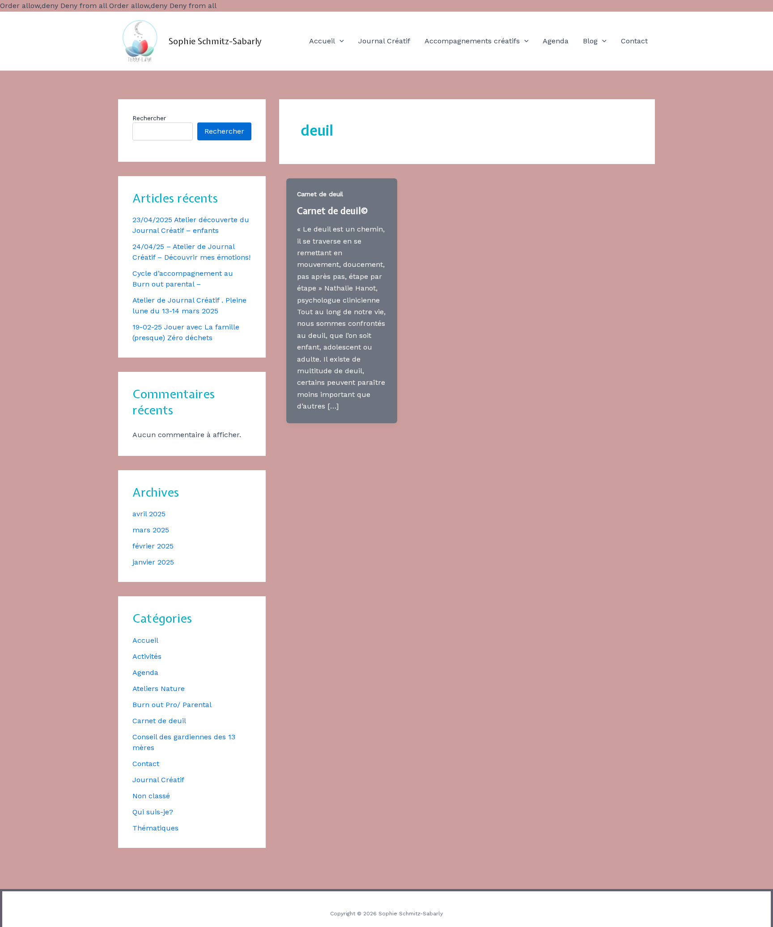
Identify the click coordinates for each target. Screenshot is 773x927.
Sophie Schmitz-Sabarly (215, 41)
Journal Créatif (384, 41)
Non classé (151, 796)
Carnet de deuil (159, 720)
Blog (590, 41)
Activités (146, 656)
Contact (634, 41)
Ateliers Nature (158, 688)
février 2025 (153, 546)
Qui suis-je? (152, 812)
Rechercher (149, 118)
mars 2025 (150, 530)
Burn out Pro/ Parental (172, 704)
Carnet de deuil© (332, 211)
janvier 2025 (153, 562)
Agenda (556, 41)
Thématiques (155, 828)
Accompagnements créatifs (472, 41)
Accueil (322, 41)
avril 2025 (149, 514)
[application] (339, 41)
